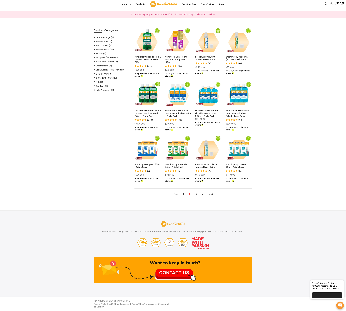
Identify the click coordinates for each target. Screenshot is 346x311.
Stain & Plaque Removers (110, 69)
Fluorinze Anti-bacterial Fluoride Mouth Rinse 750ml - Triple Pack (237, 113)
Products (140, 4)
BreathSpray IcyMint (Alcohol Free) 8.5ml (205, 58)
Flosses (101, 53)
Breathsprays (104, 65)
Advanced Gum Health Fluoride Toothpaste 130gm (176, 60)
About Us (126, 4)
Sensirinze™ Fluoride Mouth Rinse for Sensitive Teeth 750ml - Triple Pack (147, 113)
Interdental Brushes (107, 61)
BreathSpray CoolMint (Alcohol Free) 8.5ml (206, 165)
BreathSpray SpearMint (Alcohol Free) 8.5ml (237, 58)
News (221, 4)
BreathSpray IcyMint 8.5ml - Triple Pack (147, 165)
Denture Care (104, 74)
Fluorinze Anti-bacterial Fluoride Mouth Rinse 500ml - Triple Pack (206, 113)
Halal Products (105, 90)
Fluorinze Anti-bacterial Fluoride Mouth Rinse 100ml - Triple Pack (178, 113)
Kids (100, 82)
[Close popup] (339, 283)
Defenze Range (105, 37)
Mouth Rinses (104, 45)
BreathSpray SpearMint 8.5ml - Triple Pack (176, 165)
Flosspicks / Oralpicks (107, 57)
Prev (176, 194)
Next (211, 194)
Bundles (102, 86)
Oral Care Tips (189, 4)
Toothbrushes (105, 49)
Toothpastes (104, 41)
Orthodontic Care (106, 78)
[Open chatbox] (340, 305)
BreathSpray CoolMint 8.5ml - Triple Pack (236, 165)
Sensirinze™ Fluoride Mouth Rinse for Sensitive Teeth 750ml (147, 60)
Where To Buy (207, 4)
